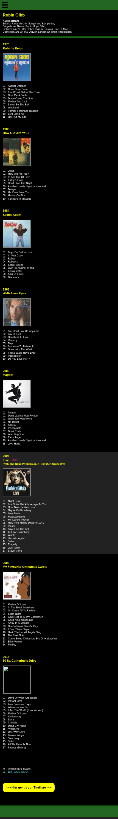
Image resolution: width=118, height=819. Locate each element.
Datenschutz (46, 812)
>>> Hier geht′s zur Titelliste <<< (29, 787)
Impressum (68, 812)
